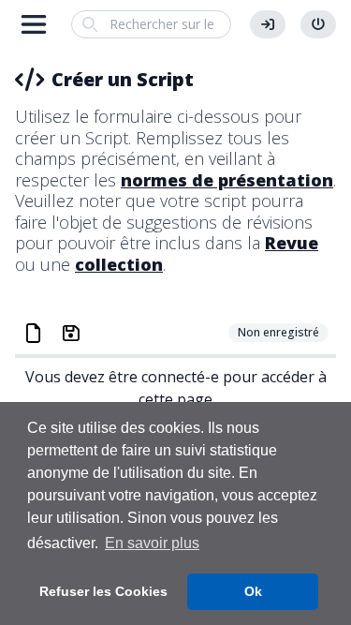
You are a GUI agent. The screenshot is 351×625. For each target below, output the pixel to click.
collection (119, 264)
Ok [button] (253, 591)
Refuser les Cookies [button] (103, 591)
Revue (291, 242)
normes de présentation (227, 180)
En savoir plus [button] (152, 543)
